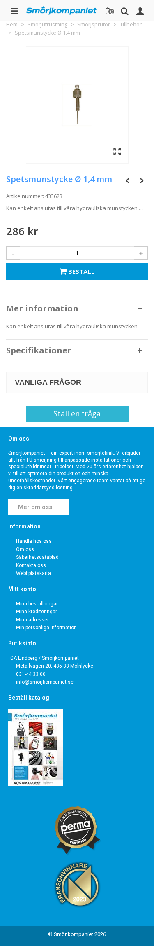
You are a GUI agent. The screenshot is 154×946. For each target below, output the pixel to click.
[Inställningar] (140, 10)
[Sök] (124, 10)
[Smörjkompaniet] (61, 10)
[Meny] (14, 10)
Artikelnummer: (25, 196)
